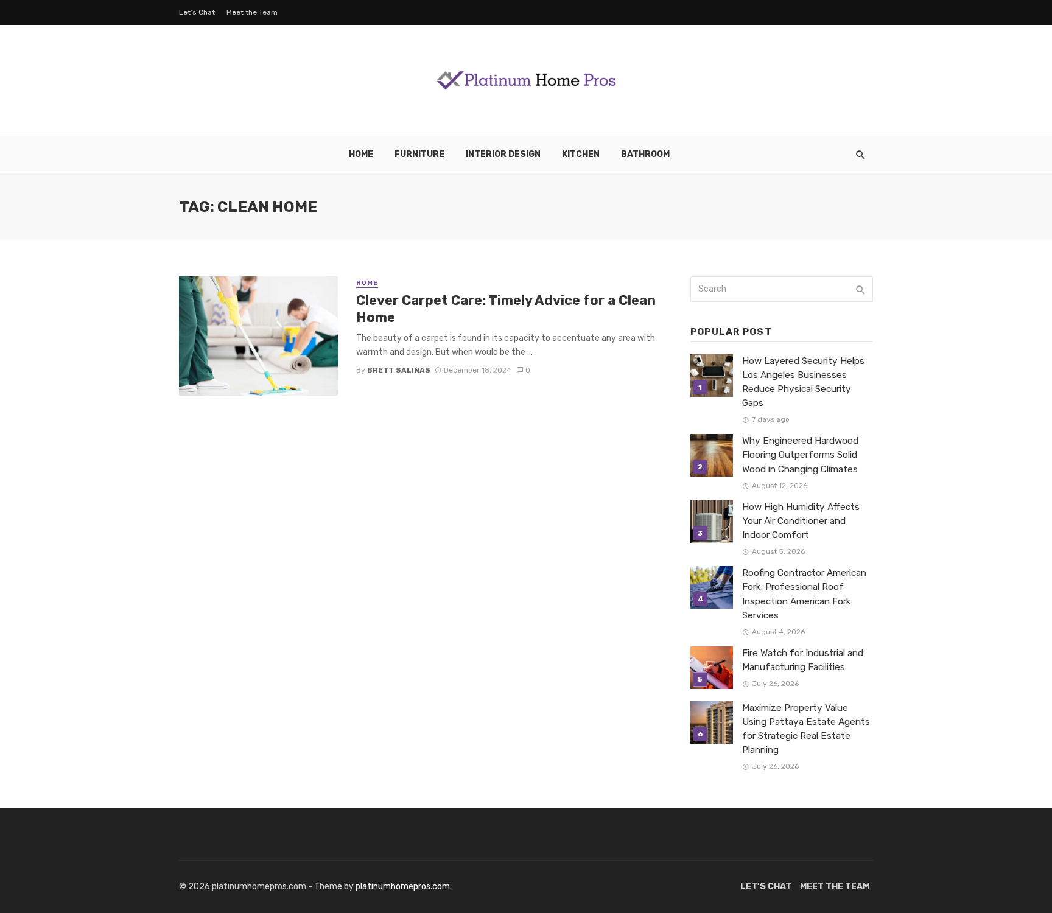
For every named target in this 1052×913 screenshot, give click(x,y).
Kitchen (581, 154)
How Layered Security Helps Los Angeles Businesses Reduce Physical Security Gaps (803, 381)
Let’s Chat (197, 12)
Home (361, 154)
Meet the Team (252, 12)
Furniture (419, 154)
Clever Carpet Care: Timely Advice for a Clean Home (506, 309)
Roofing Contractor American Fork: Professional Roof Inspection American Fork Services (804, 593)
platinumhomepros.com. (404, 886)
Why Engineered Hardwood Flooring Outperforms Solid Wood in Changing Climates (800, 454)
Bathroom (645, 154)
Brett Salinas (398, 370)
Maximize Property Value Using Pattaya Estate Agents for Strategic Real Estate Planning (806, 728)
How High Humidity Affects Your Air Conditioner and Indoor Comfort (801, 521)
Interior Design (503, 154)
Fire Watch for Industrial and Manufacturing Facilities (802, 660)
